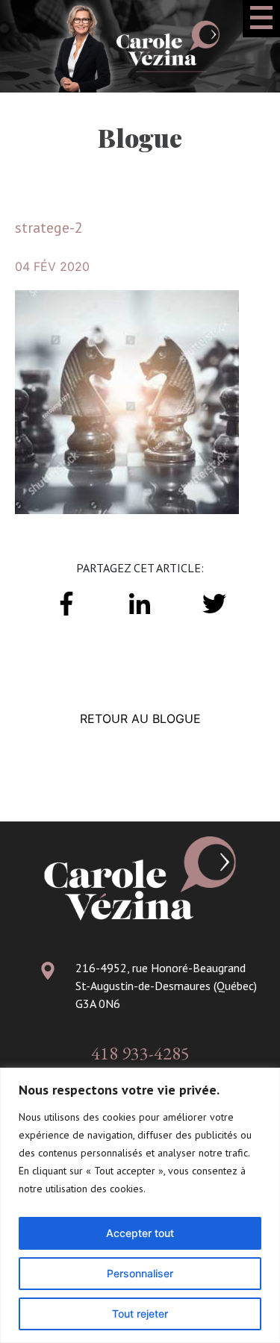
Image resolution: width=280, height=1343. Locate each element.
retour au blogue (140, 718)
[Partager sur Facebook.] (66, 602)
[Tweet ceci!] (213, 602)
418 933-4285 (140, 1053)
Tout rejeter (140, 1313)
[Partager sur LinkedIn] (139, 602)
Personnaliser (140, 1273)
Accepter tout (140, 1233)
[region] (140, 1205)
